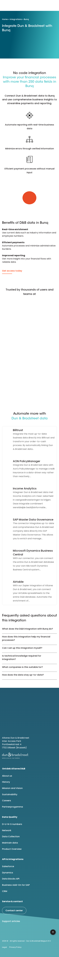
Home (5, 19)
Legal (4, 947)
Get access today (12, 270)
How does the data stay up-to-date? (23, 674)
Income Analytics (24, 488)
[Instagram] (26, 931)
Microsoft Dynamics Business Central (33, 552)
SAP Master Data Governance (33, 519)
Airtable (18, 582)
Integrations (16, 19)
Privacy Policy (15, 947)
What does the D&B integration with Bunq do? (27, 628)
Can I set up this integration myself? (22, 647)
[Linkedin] (5, 931)
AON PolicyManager (26, 461)
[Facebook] (12, 931)
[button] (54, 5)
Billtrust (18, 430)
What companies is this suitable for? (22, 667)
